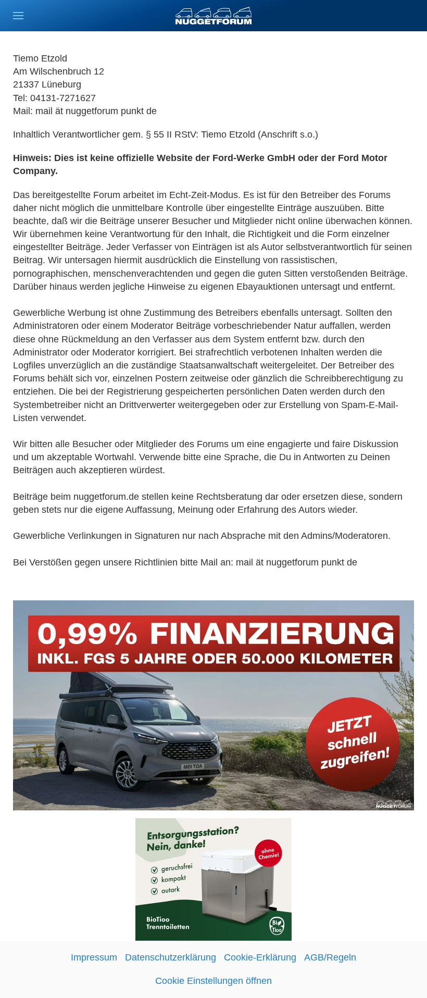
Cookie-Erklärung (260, 957)
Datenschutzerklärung (170, 957)
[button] (18, 15)
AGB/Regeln (330, 957)
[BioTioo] (213, 878)
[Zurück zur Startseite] (213, 16)
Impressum (94, 957)
